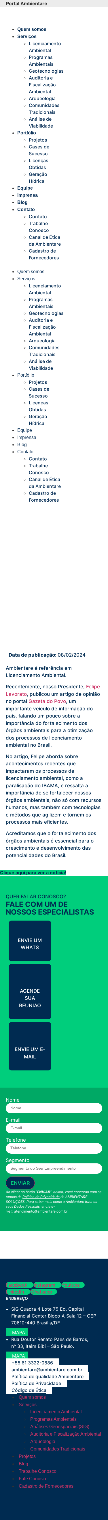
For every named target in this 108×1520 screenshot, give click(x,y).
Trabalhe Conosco (37, 1471)
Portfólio (26, 132)
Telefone (16, 1140)
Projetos (38, 140)
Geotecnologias (46, 71)
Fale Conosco (33, 1478)
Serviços (27, 36)
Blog (22, 202)
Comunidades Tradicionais (57, 1449)
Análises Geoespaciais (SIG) (59, 1426)
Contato (26, 209)
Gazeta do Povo (47, 701)
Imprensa (27, 195)
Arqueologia (42, 98)
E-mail (13, 1120)
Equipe (25, 188)
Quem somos (31, 29)
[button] (33, 264)
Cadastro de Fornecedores (46, 1486)
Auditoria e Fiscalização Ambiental (42, 84)
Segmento (17, 1160)
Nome (13, 1100)
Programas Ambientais (53, 1419)
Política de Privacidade (41, 1197)
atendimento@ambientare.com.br (40, 1211)
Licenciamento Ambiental (56, 1411)
